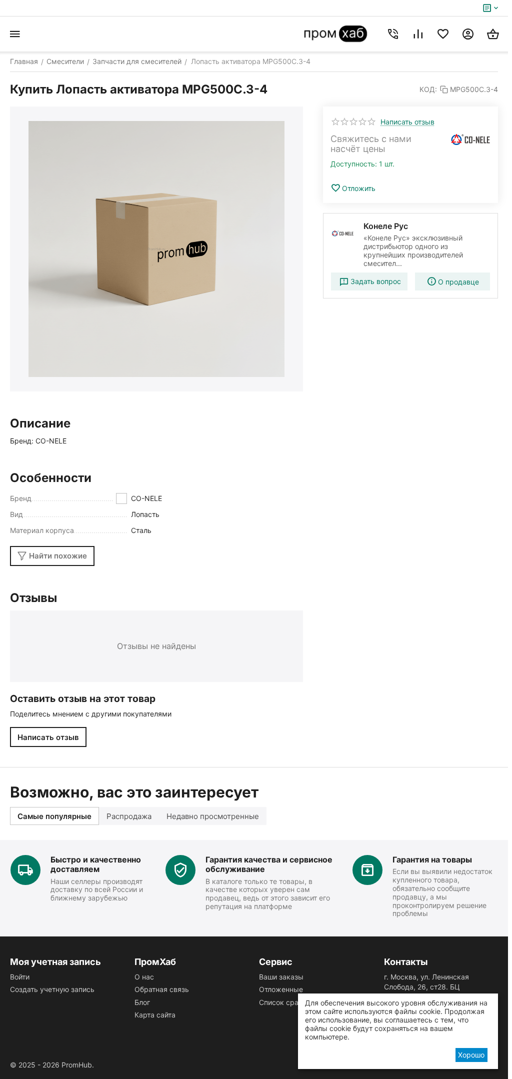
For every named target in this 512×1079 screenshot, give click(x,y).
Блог (142, 1002)
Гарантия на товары (432, 859)
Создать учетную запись (52, 989)
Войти (20, 976)
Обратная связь (161, 989)
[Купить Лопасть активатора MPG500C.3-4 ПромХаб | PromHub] (156, 249)
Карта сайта (155, 1014)
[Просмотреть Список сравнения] (418, 34)
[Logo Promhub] (336, 34)
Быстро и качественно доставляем (95, 864)
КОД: (428, 89)
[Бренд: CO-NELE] (470, 139)
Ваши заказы (281, 976)
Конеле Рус (386, 226)
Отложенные (281, 989)
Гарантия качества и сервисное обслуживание (269, 864)
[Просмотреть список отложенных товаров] (443, 34)
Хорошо (471, 1054)
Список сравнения (290, 1002)
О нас (144, 976)
